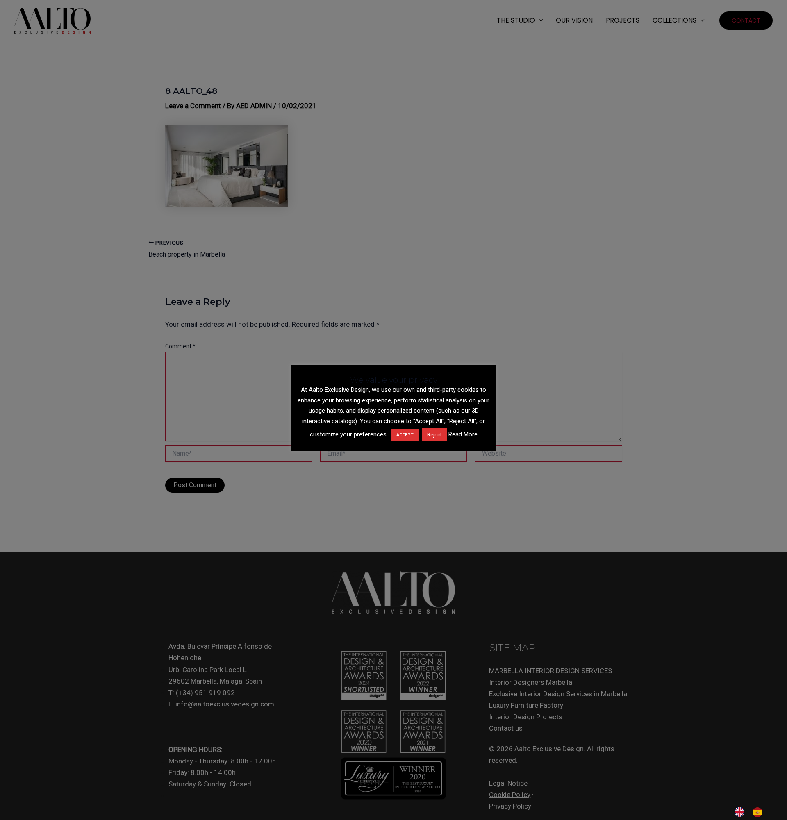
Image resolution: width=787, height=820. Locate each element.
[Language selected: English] (753, 812)
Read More (463, 434)
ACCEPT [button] (405, 435)
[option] (759, 812)
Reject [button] (434, 435)
